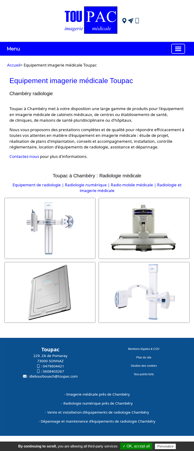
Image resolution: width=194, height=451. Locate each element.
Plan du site (143, 357)
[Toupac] (91, 20)
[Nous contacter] (130, 20)
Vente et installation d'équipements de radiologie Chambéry (98, 412)
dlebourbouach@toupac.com (53, 376)
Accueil (13, 65)
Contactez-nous (24, 156)
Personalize (165, 446)
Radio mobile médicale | (133, 185)
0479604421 (53, 366)
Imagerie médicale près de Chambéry (98, 394)
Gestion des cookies (144, 365)
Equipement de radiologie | (38, 185)
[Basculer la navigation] (178, 49)
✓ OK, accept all (136, 446)
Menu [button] (13, 49)
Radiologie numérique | (87, 185)
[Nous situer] (124, 20)
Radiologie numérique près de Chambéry (98, 403)
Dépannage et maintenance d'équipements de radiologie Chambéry (98, 421)
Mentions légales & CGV (143, 349)
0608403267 (53, 371)
